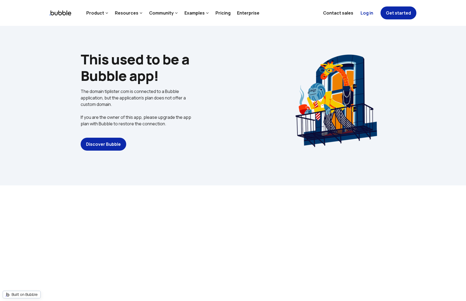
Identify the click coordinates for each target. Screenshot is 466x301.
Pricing (223, 13)
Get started (398, 13)
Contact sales (338, 13)
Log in (367, 13)
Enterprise (248, 13)
